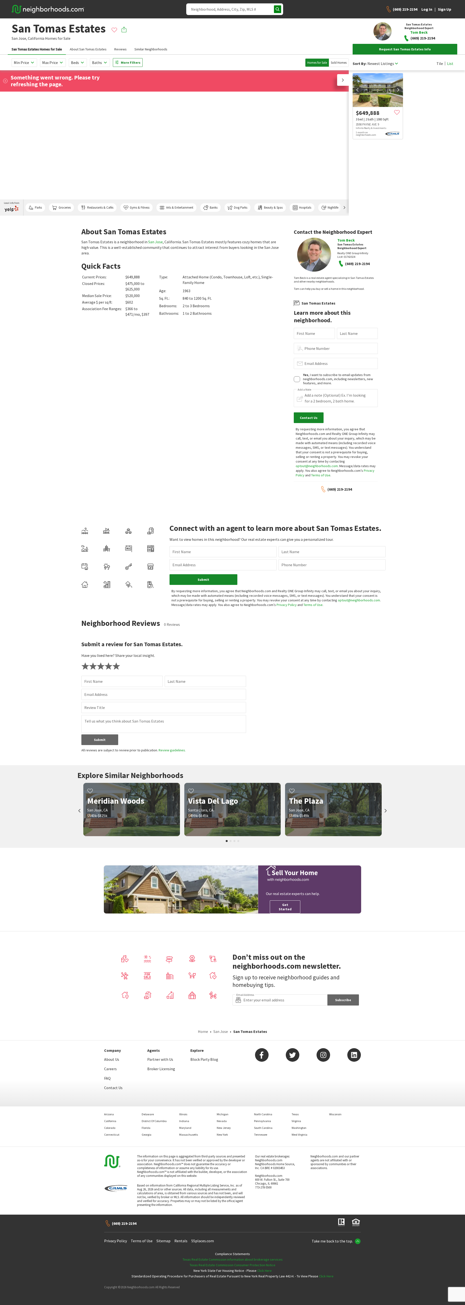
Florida (146, 1128)
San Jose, (19, 38)
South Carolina (263, 1128)
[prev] (357, 90)
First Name (306, 333)
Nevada (222, 1121)
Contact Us (113, 1087)
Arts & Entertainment (179, 207)
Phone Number (317, 348)
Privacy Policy (287, 605)
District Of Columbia (154, 1121)
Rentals (180, 1240)
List (450, 63)
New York (222, 1134)
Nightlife (333, 207)
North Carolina (263, 1114)
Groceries (65, 207)
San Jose (155, 241)
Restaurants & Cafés (100, 207)
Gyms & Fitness (139, 207)
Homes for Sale (317, 63)
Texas (295, 1114)
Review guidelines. (172, 750)
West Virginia (299, 1134)
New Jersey (224, 1128)
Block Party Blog (204, 1059)
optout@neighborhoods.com (317, 466)
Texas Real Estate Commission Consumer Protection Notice (232, 1265)
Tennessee (260, 1134)
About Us (111, 1059)
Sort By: (359, 63)
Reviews (120, 49)
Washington (299, 1128)
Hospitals (305, 207)
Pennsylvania (262, 1121)
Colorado (109, 1128)
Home (203, 1031)
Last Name (349, 333)
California (36, 38)
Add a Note (304, 389)
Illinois (183, 1114)
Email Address (316, 363)
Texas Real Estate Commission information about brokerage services (233, 1259)
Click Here (264, 1270)
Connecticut (111, 1134)
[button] (343, 80)
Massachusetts (188, 1134)
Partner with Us (160, 1059)
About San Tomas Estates (88, 49)
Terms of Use (320, 475)
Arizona (109, 1114)
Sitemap (163, 1240)
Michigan (222, 1114)
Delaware (148, 1114)
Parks (38, 207)
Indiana (184, 1121)
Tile (439, 63)
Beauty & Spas (273, 207)
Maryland (185, 1128)
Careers (110, 1068)
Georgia (146, 1134)
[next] (398, 90)
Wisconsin (335, 1114)
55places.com (202, 1240)
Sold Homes (339, 63)
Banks (213, 207)
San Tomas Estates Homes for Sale (37, 49)
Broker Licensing (161, 1068)
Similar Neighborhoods (150, 49)
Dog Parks (240, 207)
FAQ (107, 1078)
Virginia (296, 1121)
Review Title (94, 707)
